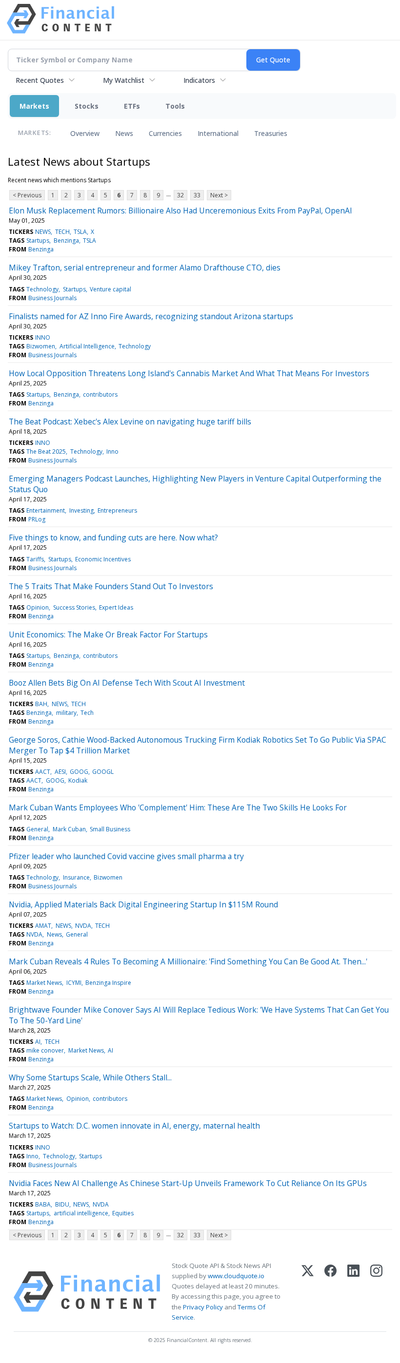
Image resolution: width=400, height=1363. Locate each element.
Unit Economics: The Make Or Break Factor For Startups (108, 634)
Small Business (110, 829)
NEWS (43, 232)
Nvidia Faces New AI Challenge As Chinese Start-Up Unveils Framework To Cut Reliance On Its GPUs (188, 1183)
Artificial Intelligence (87, 346)
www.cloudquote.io (236, 1275)
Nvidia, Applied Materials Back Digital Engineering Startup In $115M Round (143, 904)
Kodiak (77, 780)
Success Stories (74, 607)
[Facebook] (330, 1292)
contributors (100, 394)
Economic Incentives (103, 559)
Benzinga (66, 240)
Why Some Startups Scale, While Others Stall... (90, 1077)
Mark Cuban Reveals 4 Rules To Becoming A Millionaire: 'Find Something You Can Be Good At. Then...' (188, 961)
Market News (44, 983)
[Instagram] (376, 1292)
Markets (34, 106)
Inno (112, 451)
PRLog (36, 519)
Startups (37, 240)
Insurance (76, 877)
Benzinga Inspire (108, 983)
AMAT (43, 925)
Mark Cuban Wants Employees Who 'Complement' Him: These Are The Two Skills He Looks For (178, 807)
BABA (43, 1204)
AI (37, 1041)
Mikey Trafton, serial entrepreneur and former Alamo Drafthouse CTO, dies (144, 267)
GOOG (79, 772)
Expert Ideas (116, 607)
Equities (123, 1213)
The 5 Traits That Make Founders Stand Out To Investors (111, 586)
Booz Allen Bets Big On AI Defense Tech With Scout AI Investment (127, 682)
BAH (41, 704)
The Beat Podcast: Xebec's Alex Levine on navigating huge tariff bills (130, 421)
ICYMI (73, 983)
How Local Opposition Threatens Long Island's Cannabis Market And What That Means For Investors (189, 373)
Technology (42, 289)
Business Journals (52, 298)
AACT (42, 772)
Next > (219, 195)
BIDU (62, 1204)
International (218, 133)
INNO (42, 337)
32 (180, 195)
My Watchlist (123, 80)
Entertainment (45, 510)
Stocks (87, 106)
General (37, 829)
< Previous (27, 195)
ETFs (132, 106)
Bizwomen (40, 346)
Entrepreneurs (117, 510)
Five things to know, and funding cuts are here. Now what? (113, 537)
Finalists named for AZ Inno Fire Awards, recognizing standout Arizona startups (151, 316)
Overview (85, 133)
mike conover (45, 1050)
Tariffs (35, 559)
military (66, 713)
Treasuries (270, 133)
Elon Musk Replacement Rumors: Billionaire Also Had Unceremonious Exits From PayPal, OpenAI (180, 210)
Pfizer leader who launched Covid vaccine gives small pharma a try (126, 856)
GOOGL (103, 772)
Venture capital (110, 289)
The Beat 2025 (46, 451)
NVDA (83, 925)
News (124, 133)
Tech (87, 713)
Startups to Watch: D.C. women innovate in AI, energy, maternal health (134, 1125)
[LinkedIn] (353, 1292)
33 (197, 195)
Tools (175, 106)
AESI (60, 772)
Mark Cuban (69, 829)
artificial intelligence (81, 1213)
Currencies (165, 133)
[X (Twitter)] (308, 1292)
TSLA (80, 232)
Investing (81, 510)
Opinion (37, 607)
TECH (62, 232)
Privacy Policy (203, 1307)
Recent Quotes (40, 80)
